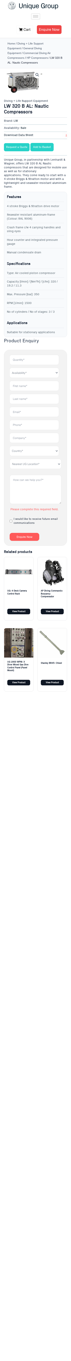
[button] (37, 74)
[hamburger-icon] (35, 16)
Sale (23, 128)
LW (16, 120)
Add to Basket (42, 147)
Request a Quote (16, 147)
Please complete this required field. (34, 509)
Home (11, 43)
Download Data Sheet (18, 135)
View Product (18, 611)
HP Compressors (37, 57)
